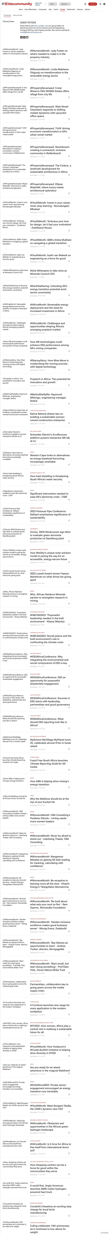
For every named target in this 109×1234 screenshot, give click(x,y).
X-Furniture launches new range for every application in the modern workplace (50, 1008)
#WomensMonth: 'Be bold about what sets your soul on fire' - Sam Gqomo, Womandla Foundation (49, 904)
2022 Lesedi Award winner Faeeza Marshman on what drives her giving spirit (50, 576)
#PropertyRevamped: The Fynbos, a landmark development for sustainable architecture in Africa (50, 168)
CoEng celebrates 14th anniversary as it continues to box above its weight (49, 1229)
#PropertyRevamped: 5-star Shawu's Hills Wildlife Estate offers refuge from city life (49, 91)
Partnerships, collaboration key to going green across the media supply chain (49, 987)
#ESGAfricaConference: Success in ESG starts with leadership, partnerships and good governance (50, 701)
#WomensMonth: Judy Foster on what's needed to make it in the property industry (49, 54)
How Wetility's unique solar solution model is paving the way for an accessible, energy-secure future (50, 556)
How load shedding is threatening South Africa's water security (49, 478)
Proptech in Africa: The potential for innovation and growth (50, 381)
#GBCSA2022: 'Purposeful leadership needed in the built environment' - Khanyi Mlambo (47, 618)
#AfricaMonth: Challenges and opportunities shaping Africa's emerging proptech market (47, 326)
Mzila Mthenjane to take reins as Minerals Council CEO (48, 272)
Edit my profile (17, 15)
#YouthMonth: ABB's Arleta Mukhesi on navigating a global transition (50, 241)
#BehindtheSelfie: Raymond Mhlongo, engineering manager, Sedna (48, 397)
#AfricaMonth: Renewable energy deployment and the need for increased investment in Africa (49, 308)
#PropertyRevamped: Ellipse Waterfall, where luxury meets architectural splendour (47, 187)
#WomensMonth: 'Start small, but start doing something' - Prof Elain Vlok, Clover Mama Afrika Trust (49, 966)
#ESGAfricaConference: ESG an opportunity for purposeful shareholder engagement (48, 680)
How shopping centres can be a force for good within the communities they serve (48, 1168)
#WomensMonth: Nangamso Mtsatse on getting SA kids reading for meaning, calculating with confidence (50, 861)
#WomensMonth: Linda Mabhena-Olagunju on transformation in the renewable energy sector (49, 72)
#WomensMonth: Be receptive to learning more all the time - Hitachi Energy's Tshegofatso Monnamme (49, 883)
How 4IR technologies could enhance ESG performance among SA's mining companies (49, 345)
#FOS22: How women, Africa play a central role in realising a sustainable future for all (51, 1029)
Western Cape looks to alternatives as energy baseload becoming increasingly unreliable (50, 458)
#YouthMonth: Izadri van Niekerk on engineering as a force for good (50, 257)
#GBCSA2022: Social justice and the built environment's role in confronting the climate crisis (50, 639)
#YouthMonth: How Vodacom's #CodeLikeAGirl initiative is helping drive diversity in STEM (50, 1050)
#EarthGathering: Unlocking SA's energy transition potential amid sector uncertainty (48, 289)
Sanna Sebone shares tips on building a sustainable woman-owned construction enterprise (47, 417)
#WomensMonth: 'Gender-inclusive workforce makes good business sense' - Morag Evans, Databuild (50, 925)
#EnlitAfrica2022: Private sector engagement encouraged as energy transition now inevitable (50, 1088)
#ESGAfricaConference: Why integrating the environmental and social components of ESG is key (49, 660)
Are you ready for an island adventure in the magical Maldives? (50, 1069)
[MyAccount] (104, 4)
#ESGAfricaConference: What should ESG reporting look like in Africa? (48, 722)
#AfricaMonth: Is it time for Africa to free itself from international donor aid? (50, 1147)
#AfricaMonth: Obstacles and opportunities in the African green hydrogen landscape (49, 1126)
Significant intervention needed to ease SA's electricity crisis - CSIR (49, 495)
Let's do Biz (104, 1233)
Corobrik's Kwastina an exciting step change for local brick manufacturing (50, 1209)
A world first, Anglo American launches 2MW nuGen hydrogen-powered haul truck (48, 1189)
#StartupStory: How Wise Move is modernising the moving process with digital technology (49, 363)
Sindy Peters (33, 60)
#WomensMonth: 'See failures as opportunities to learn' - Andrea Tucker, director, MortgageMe (49, 946)
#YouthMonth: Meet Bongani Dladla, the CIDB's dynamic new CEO (51, 1107)
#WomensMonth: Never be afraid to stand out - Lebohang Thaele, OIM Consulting (50, 839)
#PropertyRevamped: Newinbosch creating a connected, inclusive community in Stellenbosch (49, 150)
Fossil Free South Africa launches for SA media (49, 763)
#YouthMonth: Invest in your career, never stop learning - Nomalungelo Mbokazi (50, 206)
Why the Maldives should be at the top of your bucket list (49, 800)
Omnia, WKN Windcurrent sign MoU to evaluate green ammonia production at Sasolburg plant (50, 535)
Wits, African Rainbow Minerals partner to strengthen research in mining (48, 597)
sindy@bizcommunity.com (31, 32)
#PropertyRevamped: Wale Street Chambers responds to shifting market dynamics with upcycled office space (49, 111)
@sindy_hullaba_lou (39, 26)
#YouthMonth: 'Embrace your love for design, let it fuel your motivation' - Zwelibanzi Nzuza (50, 224)
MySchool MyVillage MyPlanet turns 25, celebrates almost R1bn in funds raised (50, 743)
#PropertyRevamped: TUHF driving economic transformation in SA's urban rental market (50, 131)
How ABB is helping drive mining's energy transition (49, 783)
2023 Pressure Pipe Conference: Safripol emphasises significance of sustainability (50, 514)
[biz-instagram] (27, 37)
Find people (7, 15)
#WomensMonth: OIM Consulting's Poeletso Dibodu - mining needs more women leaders (50, 818)
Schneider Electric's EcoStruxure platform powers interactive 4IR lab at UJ (50, 437)
